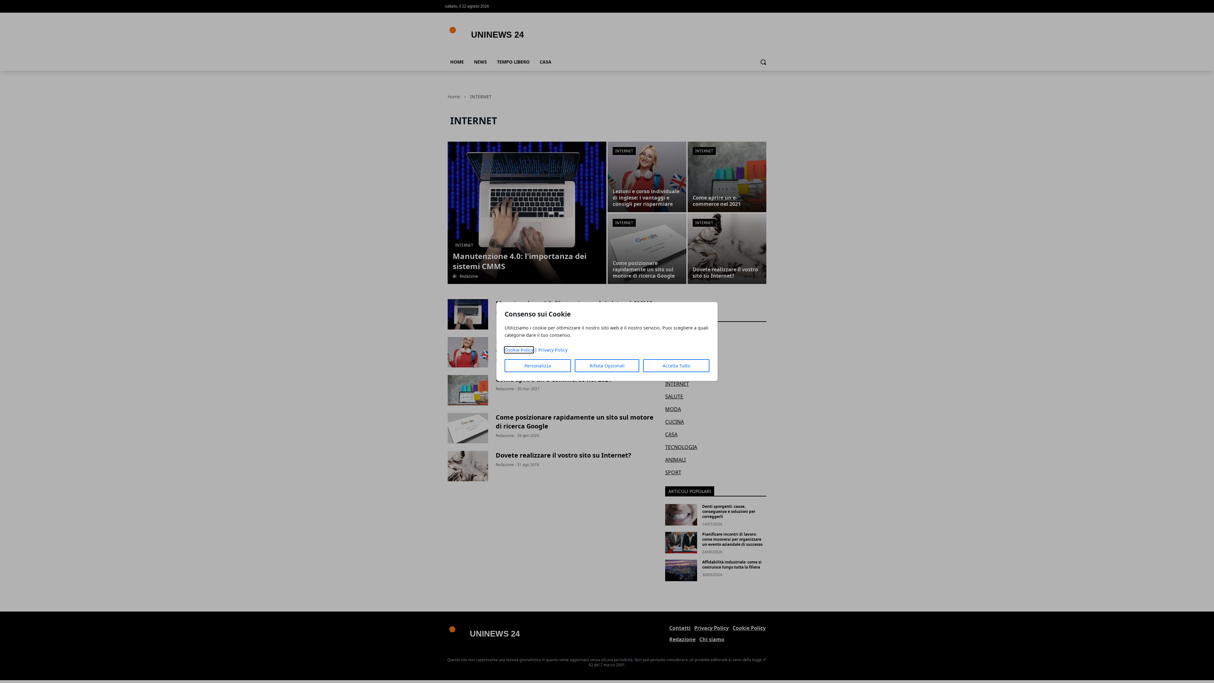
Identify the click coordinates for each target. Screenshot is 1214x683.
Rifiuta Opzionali (607, 366)
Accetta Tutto (676, 366)
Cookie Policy (519, 350)
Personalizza (537, 366)
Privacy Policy (552, 350)
